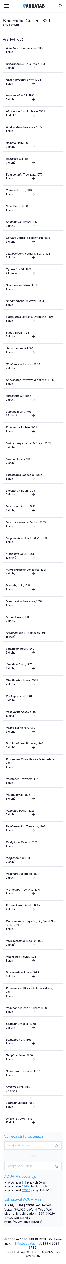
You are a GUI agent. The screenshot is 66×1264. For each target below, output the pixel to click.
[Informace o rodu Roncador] (33, 1009)
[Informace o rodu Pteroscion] (33, 958)
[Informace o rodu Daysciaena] (33, 287)
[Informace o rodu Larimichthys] (33, 445)
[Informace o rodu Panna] (33, 729)
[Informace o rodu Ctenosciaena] (33, 255)
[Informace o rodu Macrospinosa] (33, 524)
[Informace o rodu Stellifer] (33, 1088)
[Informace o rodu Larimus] (33, 461)
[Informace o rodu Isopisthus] (33, 397)
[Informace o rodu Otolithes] (33, 666)
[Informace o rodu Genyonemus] (33, 350)
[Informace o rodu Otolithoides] (33, 682)
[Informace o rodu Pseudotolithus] (33, 942)
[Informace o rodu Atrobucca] (33, 113)
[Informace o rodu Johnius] (33, 413)
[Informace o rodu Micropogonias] (33, 571)
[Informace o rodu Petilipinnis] (33, 844)
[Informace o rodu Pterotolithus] (33, 974)
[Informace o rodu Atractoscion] (33, 97)
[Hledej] (56, 1145)
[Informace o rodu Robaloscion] (33, 992)
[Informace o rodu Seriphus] (33, 1057)
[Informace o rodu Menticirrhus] (33, 555)
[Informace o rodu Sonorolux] (33, 1073)
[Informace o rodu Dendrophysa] (33, 302)
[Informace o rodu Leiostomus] (33, 476)
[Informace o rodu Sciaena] (33, 1025)
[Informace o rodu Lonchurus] (33, 492)
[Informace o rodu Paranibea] (33, 780)
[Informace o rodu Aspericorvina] (33, 81)
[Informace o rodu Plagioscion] (33, 859)
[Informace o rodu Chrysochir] (33, 381)
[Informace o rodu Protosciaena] (33, 907)
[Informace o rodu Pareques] (33, 796)
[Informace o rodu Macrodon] (33, 508)
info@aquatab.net (28, 1243)
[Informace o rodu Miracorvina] (33, 603)
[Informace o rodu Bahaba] (33, 144)
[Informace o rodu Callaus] (33, 192)
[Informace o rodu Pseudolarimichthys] (33, 925)
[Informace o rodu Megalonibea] (33, 540)
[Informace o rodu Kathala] (33, 429)
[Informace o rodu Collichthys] (33, 223)
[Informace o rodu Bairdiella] (33, 160)
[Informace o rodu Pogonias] (33, 875)
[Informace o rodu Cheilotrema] (33, 366)
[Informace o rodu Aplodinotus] (33, 50)
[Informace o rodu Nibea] (33, 634)
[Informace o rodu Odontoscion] (33, 650)
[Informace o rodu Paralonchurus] (33, 745)
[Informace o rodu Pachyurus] (33, 713)
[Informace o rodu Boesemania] (33, 176)
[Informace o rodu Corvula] (33, 239)
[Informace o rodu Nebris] (33, 619)
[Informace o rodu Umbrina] (33, 1120)
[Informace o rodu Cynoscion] (33, 271)
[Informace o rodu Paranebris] (33, 763)
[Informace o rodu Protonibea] (33, 891)
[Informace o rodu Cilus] (33, 208)
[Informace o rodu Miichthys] (33, 587)
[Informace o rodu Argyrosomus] (33, 65)
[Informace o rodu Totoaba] (33, 1104)
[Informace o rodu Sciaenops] (33, 1041)
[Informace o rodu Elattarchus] (33, 318)
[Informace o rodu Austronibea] (33, 129)
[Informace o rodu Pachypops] (33, 698)
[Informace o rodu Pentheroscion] (33, 828)
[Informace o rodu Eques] (33, 334)
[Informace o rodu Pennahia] (33, 812)
